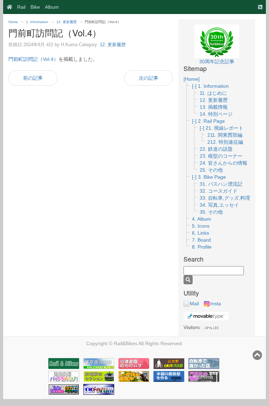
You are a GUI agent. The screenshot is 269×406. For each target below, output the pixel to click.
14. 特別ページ (216, 114)
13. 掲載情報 (214, 107)
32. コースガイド (218, 191)
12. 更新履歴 (66, 22)
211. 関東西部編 (224, 135)
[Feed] (258, 7)
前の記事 (33, 78)
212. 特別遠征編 (225, 142)
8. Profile (202, 247)
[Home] (7, 7)
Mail (194, 303)
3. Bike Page (212, 177)
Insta (215, 303)
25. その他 (211, 170)
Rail (21, 7)
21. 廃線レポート (224, 128)
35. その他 (211, 212)
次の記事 (148, 78)
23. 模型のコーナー (221, 156)
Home (13, 22)
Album (52, 7)
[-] (195, 86)
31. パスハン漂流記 (221, 184)
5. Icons (200, 226)
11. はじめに (213, 93)
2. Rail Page (211, 121)
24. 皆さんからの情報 (223, 163)
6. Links (200, 233)
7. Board (201, 240)
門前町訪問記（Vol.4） (33, 59)
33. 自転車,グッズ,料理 (225, 198)
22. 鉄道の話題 (216, 149)
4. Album (201, 219)
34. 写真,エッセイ (219, 205)
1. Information (37, 22)
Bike (35, 7)
